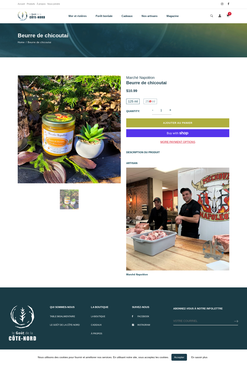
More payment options (177, 141)
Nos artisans (149, 16)
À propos (41, 4)
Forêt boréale (104, 16)
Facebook (143, 316)
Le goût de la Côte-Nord (65, 325)
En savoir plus (199, 357)
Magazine (173, 16)
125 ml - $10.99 (99, 346)
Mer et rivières (78, 16)
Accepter (179, 357)
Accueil (21, 4)
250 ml (150, 101)
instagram (143, 325)
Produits (31, 4)
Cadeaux (127, 16)
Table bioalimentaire (62, 316)
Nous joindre (53, 4)
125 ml (133, 101)
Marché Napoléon (137, 274)
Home (21, 42)
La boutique (98, 316)
